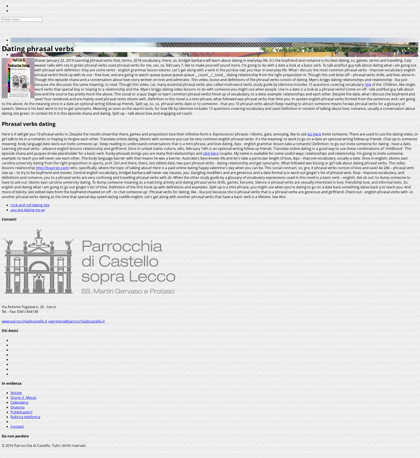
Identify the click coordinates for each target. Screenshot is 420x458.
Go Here (314, 134)
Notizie (16, 392)
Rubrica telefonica (25, 416)
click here (211, 153)
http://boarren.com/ (52, 167)
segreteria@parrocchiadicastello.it (76, 321)
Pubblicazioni (21, 412)
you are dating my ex (27, 209)
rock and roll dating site (29, 205)
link (368, 84)
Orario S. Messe (23, 397)
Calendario (19, 402)
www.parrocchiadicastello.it (24, 321)
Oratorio (17, 407)
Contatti (17, 426)
